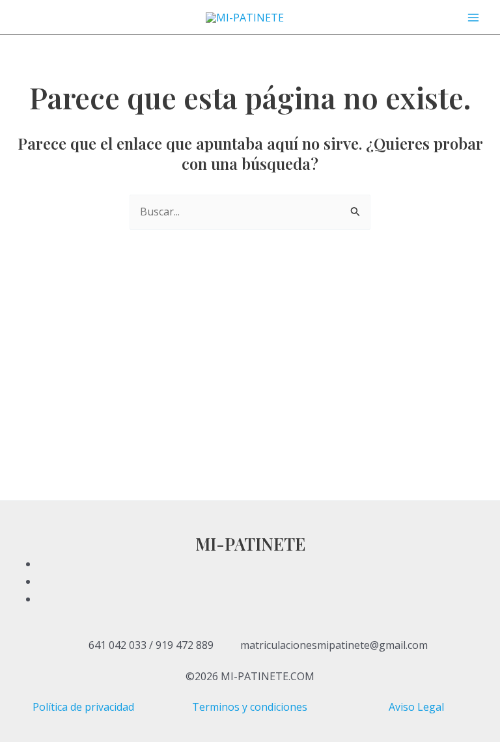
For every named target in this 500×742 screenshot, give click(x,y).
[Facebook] (266, 563)
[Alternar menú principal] (473, 17)
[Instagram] (266, 599)
